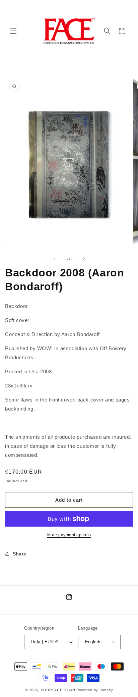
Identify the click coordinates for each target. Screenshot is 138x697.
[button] (13, 30)
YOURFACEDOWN (58, 690)
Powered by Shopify (94, 690)
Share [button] (19, 553)
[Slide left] (54, 258)
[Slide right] (83, 258)
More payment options (69, 535)
